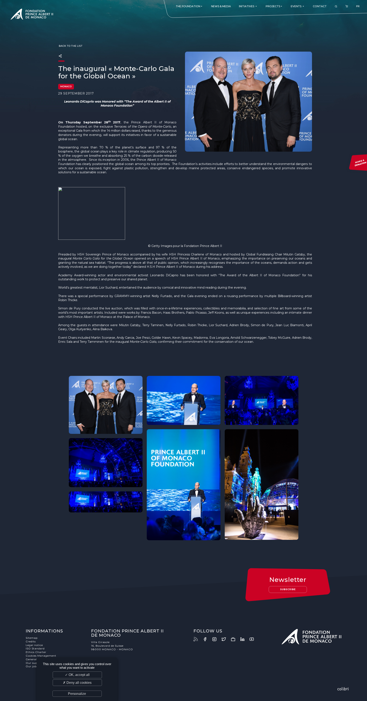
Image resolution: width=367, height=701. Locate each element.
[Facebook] (207, 639)
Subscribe (288, 589)
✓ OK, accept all (77, 675)
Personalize (77, 693)
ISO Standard (35, 648)
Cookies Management (41, 655)
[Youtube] (254, 639)
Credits (31, 641)
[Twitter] (226, 639)
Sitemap (32, 637)
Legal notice (34, 645)
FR (358, 6)
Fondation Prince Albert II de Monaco (32, 14)
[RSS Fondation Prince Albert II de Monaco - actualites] (197, 639)
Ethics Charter (36, 652)
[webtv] (235, 639)
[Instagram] (216, 639)
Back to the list (70, 45)
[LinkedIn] (244, 639)
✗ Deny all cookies (77, 682)
